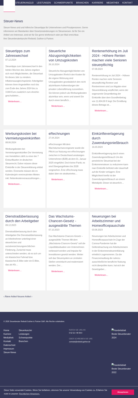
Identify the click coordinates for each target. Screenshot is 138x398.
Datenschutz (9, 345)
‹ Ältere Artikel (10, 296)
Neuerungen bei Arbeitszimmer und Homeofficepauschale (108, 221)
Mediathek (112, 2)
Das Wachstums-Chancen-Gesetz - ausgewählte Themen (65, 221)
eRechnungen (59, 133)
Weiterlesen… (15, 101)
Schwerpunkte (63, 2)
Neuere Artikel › (24, 296)
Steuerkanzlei (24, 2)
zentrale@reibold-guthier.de (79, 342)
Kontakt (127, 2)
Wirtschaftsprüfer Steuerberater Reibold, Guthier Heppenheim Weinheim (9, 6)
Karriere (97, 2)
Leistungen (44, 2)
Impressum (9, 348)
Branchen (82, 2)
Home (6, 330)
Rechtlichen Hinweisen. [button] (29, 394)
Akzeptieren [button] (122, 392)
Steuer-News (10, 352)
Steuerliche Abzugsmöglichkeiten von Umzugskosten (65, 55)
